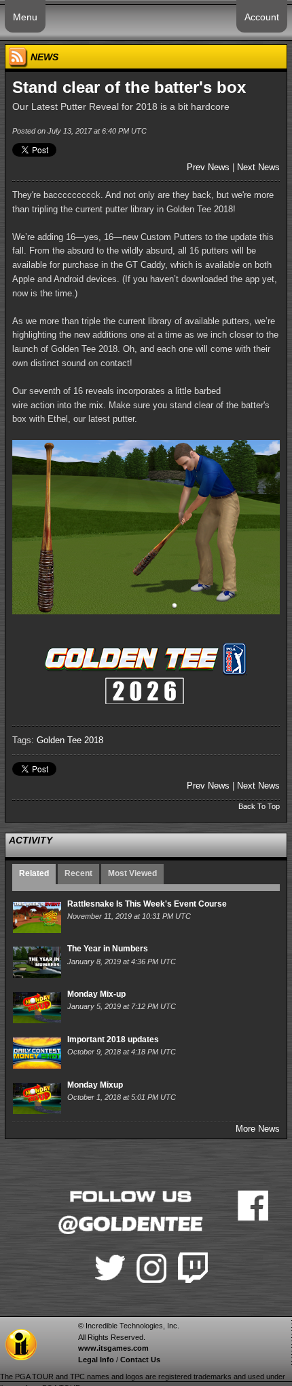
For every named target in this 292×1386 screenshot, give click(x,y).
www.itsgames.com (113, 1348)
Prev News (208, 167)
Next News (258, 167)
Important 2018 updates (113, 1039)
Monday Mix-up (96, 994)
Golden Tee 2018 (70, 740)
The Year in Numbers (107, 948)
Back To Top (259, 806)
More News (258, 1129)
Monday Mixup (95, 1085)
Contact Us (140, 1359)
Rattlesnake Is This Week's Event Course (147, 904)
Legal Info (96, 1359)
